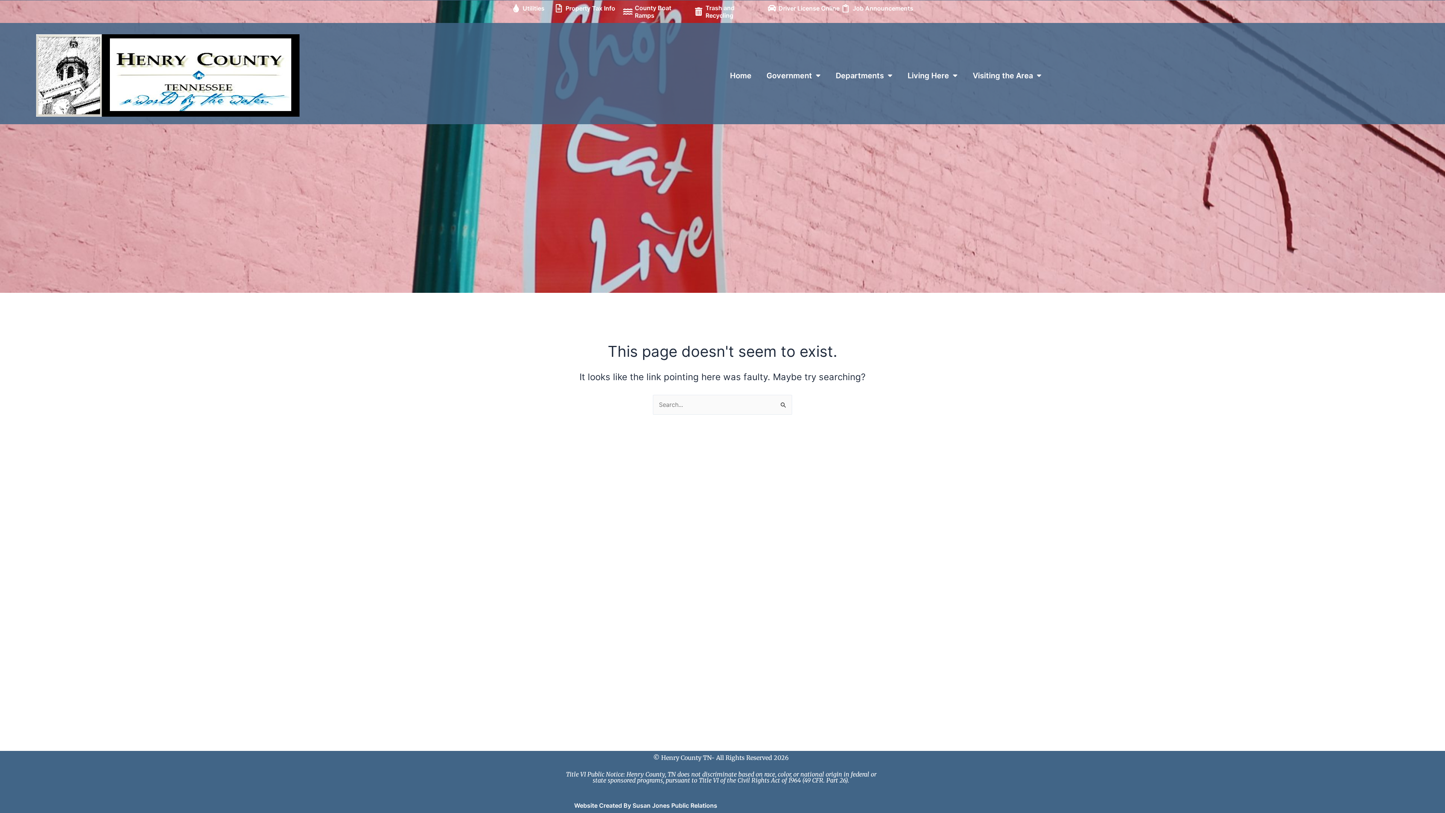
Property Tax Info (590, 8)
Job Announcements (883, 8)
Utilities (534, 8)
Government (789, 75)
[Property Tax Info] (559, 8)
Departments (860, 75)
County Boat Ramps (653, 11)
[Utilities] (516, 8)
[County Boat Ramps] (628, 12)
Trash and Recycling (720, 11)
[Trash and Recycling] (699, 12)
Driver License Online (809, 8)
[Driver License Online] (772, 8)
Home (740, 75)
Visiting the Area (1003, 75)
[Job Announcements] (846, 8)
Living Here (928, 75)
